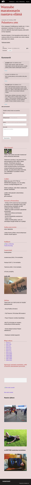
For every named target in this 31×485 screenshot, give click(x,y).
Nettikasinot (11, 1)
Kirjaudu (27, 1)
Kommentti (5, 127)
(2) (8, 346)
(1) (8, 342)
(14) (8, 344)
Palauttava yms (10, 22)
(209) (9, 353)
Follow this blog (8, 245)
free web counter (8, 392)
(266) (9, 355)
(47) (8, 349)
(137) (9, 352)
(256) (9, 358)
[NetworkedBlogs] (9, 244)
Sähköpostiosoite (10, 117)
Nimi (4, 113)
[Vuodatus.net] (6, 481)
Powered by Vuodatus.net (24, 483)
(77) (8, 350)
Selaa (17, 1)
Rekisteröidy (22, 1)
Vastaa (5, 70)
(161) (9, 360)
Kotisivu (14, 122)
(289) (9, 357)
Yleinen (10, 50)
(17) (8, 347)
